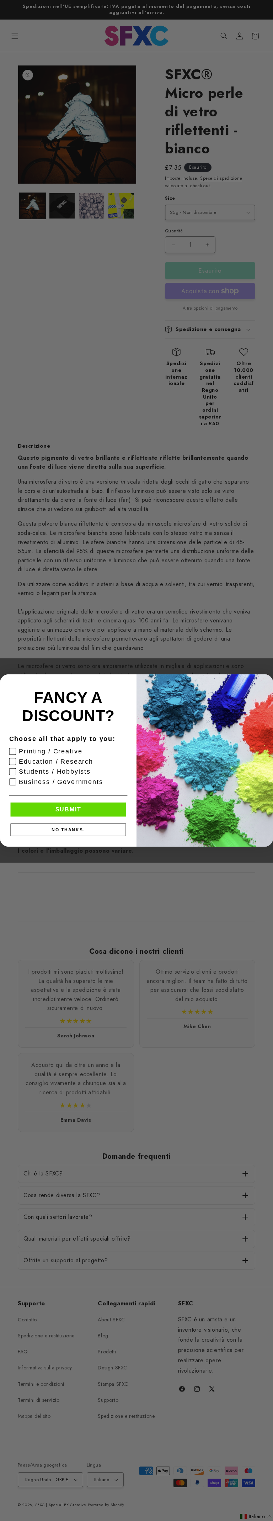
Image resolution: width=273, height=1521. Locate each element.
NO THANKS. (68, 829)
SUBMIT (68, 809)
